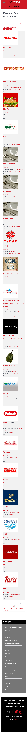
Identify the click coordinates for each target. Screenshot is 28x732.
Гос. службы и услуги (10, 630)
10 (16, 608)
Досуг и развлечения (10, 637)
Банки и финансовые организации (13, 627)
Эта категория (18, 23)
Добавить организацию (14, 703)
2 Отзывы (5, 167)
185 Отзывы (6, 426)
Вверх (13, 723)
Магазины (10, 403)
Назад (12, 606)
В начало (6, 606)
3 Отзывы (5, 112)
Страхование (8, 680)
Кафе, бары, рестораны (14, 55)
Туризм (7, 686)
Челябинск (20, 53)
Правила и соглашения (9, 700)
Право (22, 706)
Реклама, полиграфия (10, 670)
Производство (8, 666)
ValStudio (17, 719)
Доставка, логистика (10, 633)
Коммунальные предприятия (12, 643)
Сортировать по (7, 18)
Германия (12, 512)
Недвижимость (9, 656)
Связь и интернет (9, 673)
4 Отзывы (5, 85)
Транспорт (7, 683)
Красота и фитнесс (13, 346)
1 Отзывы (5, 50)
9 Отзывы (5, 455)
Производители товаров (11, 663)
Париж (4, 344)
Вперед (21, 608)
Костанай (13, 87)
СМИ (6, 676)
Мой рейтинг (21, 700)
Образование (8, 660)
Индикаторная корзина (12, 706)
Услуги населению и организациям (13, 689)
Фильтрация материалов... (9, 27)
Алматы (20, 398)
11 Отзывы (6, 592)
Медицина (7, 653)
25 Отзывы (6, 482)
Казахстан (18, 87)
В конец (6, 610)
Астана (20, 311)
